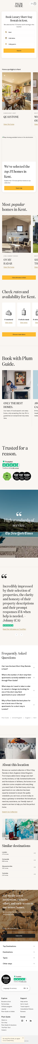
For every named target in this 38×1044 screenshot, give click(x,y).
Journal (3, 1009)
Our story (4, 1022)
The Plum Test (6, 1027)
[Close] (23, 1038)
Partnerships (5, 1004)
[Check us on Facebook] (26, 1020)
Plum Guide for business (8, 1025)
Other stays (7, 963)
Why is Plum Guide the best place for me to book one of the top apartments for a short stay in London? (16, 704)
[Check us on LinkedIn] (30, 1020)
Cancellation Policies (26, 1009)
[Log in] (33, 3)
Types (5, 958)
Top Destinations (9, 946)
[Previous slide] (16, 634)
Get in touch (24, 1004)
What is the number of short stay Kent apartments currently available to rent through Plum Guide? (16, 677)
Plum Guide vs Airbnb (7, 1011)
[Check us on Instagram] (22, 1020)
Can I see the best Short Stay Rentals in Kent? (16, 667)
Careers (3, 1030)
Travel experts (24, 1006)
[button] (19, 3)
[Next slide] (21, 634)
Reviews (23, 1011)
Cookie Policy (10, 1040)
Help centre (24, 1001)
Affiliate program (6, 1006)
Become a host (6, 1001)
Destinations (8, 952)
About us (4, 1020)
